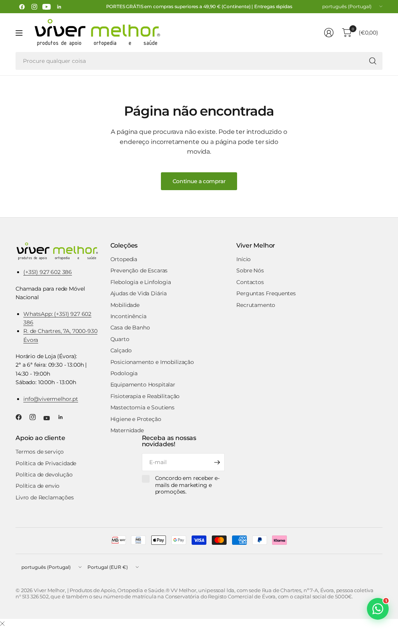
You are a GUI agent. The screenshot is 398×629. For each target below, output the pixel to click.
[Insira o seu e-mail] (217, 462)
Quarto (119, 339)
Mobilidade (125, 305)
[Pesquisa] (372, 61)
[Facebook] (22, 6)
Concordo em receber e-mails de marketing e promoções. (187, 485)
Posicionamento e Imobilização (152, 362)
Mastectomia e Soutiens (142, 407)
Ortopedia (124, 259)
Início (243, 259)
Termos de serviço (40, 451)
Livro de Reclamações (45, 497)
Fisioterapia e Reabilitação (145, 396)
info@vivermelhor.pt (50, 398)
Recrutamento (255, 305)
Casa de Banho (130, 327)
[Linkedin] (59, 6)
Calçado (121, 350)
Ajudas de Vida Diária (138, 293)
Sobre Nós (250, 270)
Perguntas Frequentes (266, 293)
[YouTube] (46, 6)
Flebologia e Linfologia (140, 282)
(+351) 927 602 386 (47, 272)
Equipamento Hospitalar (142, 384)
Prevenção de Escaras (139, 270)
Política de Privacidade (46, 463)
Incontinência (128, 316)
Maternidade (127, 430)
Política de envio (37, 485)
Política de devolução (44, 474)
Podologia (124, 373)
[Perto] (2, 624)
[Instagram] (34, 6)
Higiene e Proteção (135, 419)
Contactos (250, 282)
